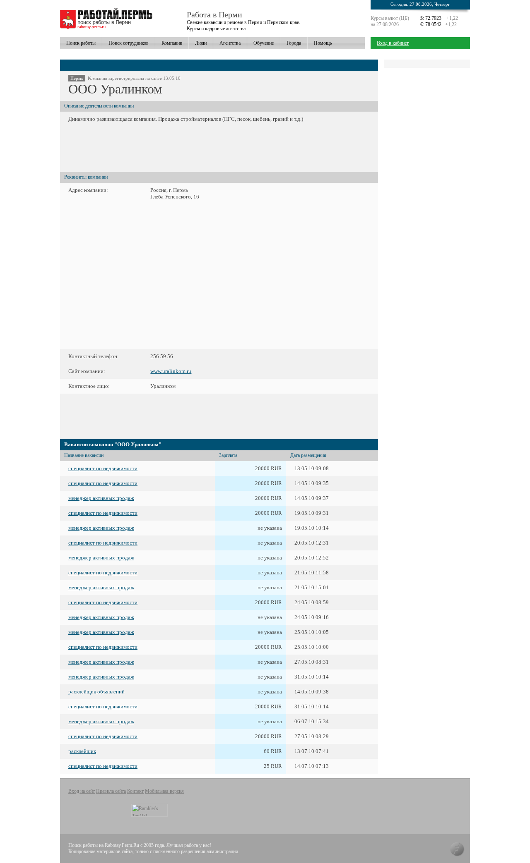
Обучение (263, 43)
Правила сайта (111, 791)
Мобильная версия (164, 791)
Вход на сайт (81, 791)
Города (294, 43)
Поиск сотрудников (128, 43)
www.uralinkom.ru (170, 371)
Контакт (135, 791)
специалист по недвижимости (102, 468)
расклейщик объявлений (96, 691)
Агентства (230, 43)
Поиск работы (81, 43)
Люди (201, 43)
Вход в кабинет (393, 43)
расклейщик (82, 751)
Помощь (323, 43)
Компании (171, 43)
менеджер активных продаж (101, 498)
